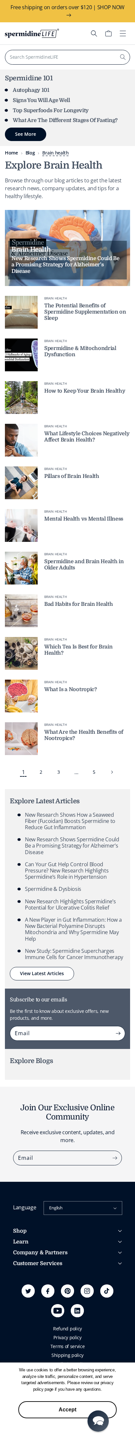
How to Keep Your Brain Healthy (84, 391)
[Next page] (112, 772)
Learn (21, 1242)
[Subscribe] (118, 1033)
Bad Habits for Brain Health (78, 604)
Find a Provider (29, 1321)
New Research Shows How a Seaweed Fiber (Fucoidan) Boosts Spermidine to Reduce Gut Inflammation (70, 821)
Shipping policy (67, 1355)
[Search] (123, 57)
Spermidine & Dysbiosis (53, 888)
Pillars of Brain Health (71, 476)
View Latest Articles (42, 973)
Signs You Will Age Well (41, 100)
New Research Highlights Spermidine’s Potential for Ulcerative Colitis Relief (70, 904)
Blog (30, 153)
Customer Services (37, 1263)
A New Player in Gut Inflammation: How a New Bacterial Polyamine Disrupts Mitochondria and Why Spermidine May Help (73, 929)
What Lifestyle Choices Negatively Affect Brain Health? (86, 437)
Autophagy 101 (31, 90)
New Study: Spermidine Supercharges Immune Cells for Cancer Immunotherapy (74, 954)
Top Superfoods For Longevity (51, 110)
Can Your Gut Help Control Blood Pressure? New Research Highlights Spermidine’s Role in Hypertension (66, 870)
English (55, 1208)
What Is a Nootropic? (70, 689)
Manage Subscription (35, 1295)
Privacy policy (67, 1337)
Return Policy (27, 1304)
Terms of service (67, 1346)
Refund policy (67, 1328)
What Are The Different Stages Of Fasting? (65, 120)
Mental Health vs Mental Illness (83, 519)
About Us (22, 1275)
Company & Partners (40, 1253)
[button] (94, 33)
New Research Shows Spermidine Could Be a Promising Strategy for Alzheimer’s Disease (72, 845)
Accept (67, 1409)
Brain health (55, 153)
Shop (20, 1231)
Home (11, 153)
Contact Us (24, 1312)
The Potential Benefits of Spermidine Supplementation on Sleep (85, 312)
